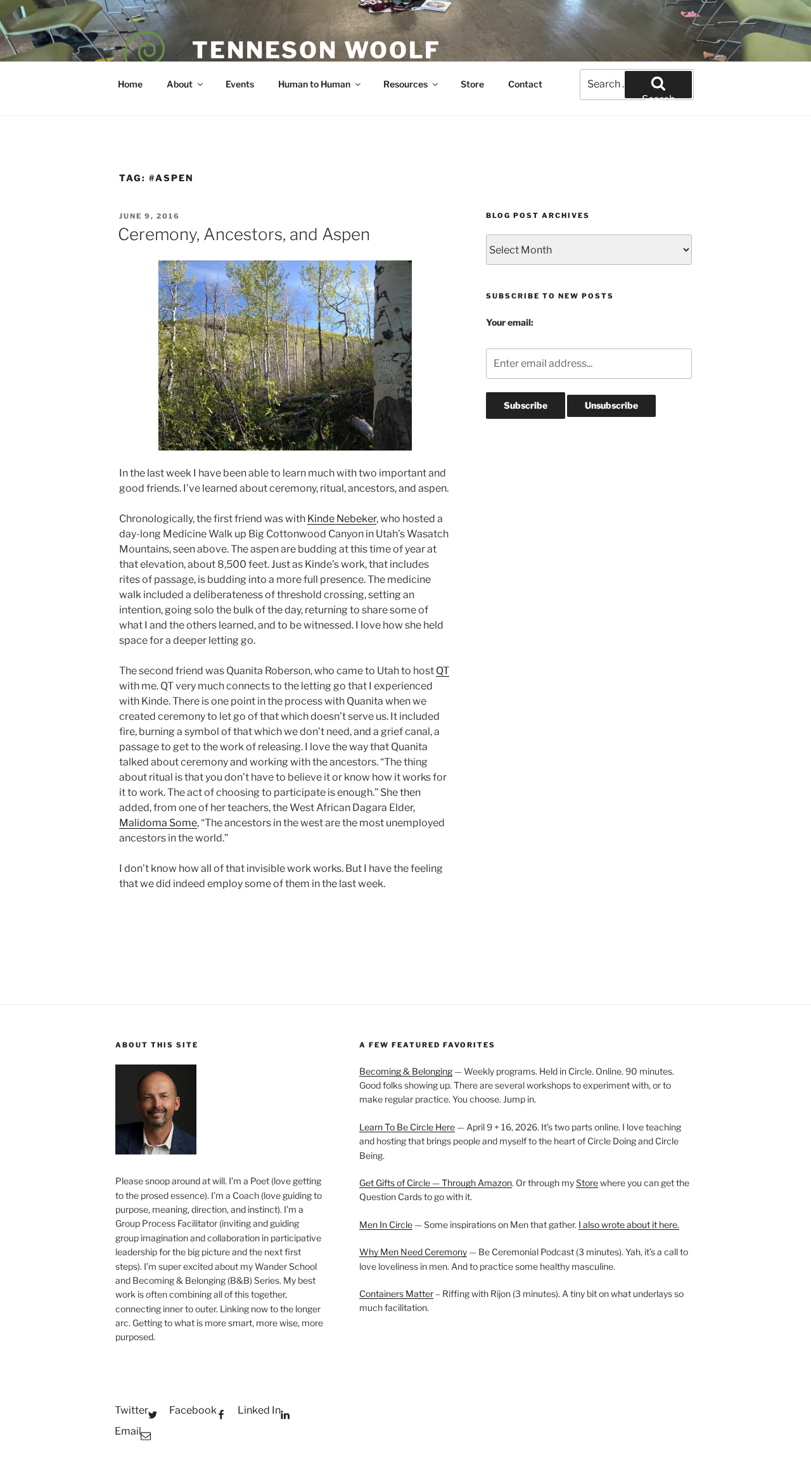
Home (130, 84)
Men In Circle (385, 1224)
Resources (405, 84)
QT (442, 671)
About (180, 84)
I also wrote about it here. (628, 1224)
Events (240, 84)
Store (472, 84)
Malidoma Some (158, 823)
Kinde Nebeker (341, 519)
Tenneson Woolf (316, 50)
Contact (525, 84)
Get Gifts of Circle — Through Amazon (435, 1182)
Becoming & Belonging (405, 1071)
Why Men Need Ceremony (413, 1251)
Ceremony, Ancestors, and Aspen (244, 234)
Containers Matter (396, 1293)
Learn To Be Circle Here (407, 1127)
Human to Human (314, 84)
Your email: (509, 322)
